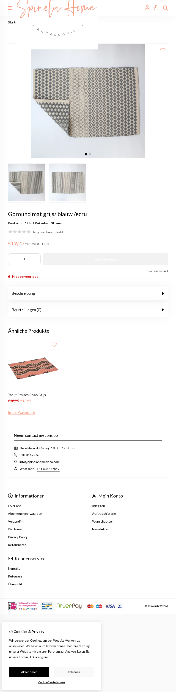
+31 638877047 (48, 469)
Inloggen (98, 506)
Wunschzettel (102, 521)
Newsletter (100, 529)
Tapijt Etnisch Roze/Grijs (27, 395)
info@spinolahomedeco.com (39, 462)
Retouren (15, 576)
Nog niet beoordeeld (48, 232)
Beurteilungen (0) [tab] (26, 309)
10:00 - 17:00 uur (63, 448)
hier (46, 657)
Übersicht (15, 584)
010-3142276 (29, 455)
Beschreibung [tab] (23, 293)
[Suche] (165, 8)
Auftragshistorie (104, 513)
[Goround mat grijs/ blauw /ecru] (88, 157)
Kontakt (14, 568)
